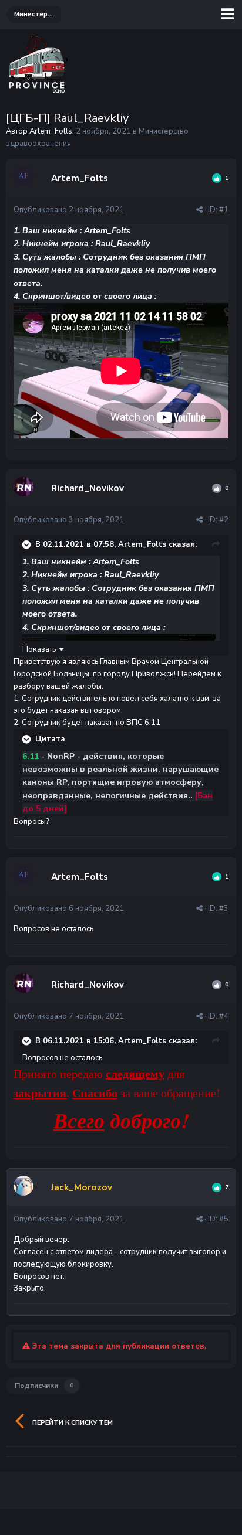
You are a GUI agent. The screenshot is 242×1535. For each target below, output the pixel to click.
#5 (223, 1219)
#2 (223, 520)
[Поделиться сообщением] (199, 210)
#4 (223, 1016)
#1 (223, 210)
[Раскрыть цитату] (27, 544)
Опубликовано (69, 210)
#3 (223, 908)
